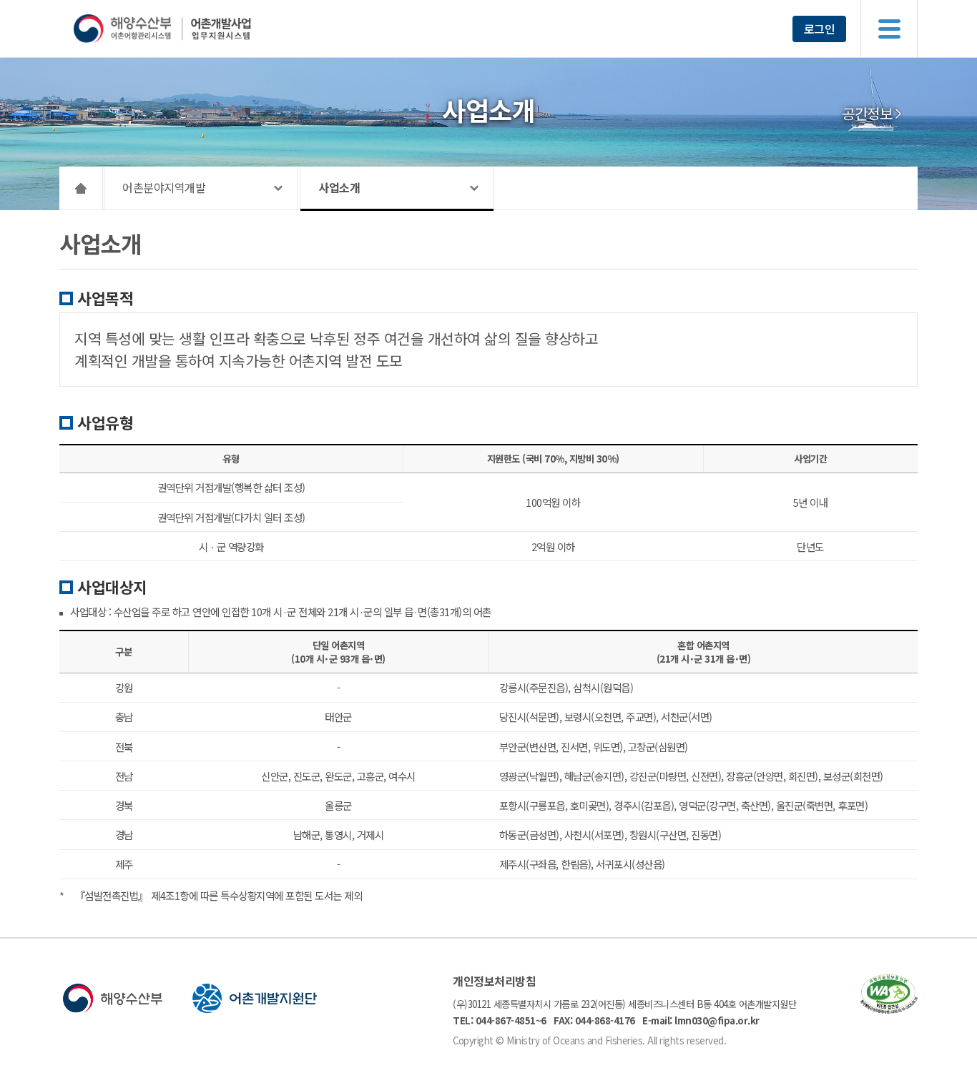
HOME (81, 188)
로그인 (819, 28)
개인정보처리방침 (494, 980)
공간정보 (867, 114)
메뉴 (889, 28)
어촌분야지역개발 (163, 187)
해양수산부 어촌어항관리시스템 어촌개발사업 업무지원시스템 (190, 28)
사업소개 (339, 187)
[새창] (889, 1009)
